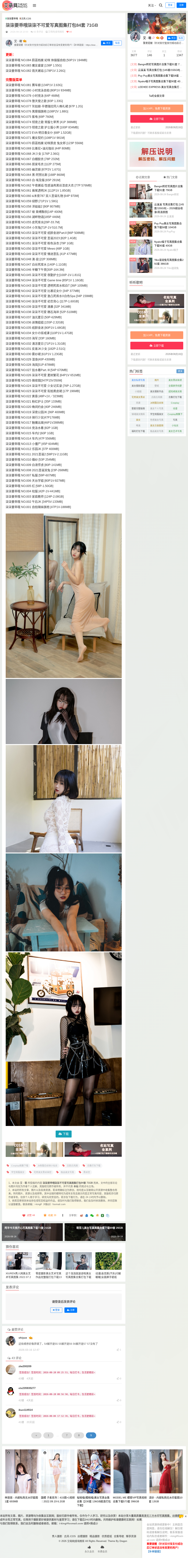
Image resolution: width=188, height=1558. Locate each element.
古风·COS (26, 18)
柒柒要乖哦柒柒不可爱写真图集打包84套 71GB (52, 25)
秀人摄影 (57, 1536)
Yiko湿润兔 (173, 268)
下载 (66, 1133)
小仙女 (175, 425)
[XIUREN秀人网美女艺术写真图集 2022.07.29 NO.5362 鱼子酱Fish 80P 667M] (19, 1261)
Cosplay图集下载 (175, 415)
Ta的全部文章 (156, 95)
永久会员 (89, 1551)
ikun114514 (26, 1409)
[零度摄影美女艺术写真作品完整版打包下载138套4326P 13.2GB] (49, 1261)
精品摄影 (95, 1536)
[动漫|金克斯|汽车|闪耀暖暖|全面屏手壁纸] (108, 1261)
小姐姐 (138, 391)
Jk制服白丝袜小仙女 (156, 403)
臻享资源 (131, 1536)
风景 (138, 403)
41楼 (21, 1422)
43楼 (21, 1378)
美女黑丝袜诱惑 (175, 381)
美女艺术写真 (175, 431)
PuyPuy (171, 231)
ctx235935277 (27, 1388)
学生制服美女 (156, 414)
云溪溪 (170, 216)
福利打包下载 (138, 431)
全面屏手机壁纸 (175, 386)
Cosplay (175, 403)
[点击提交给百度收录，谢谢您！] (7, 32)
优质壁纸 (107, 1536)
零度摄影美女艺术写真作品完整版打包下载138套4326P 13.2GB (49, 1277)
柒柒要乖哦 (12, 18)
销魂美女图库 (138, 414)
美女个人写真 (156, 408)
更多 (180, 371)
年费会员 (102, 1551)
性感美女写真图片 (156, 421)
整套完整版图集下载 (138, 409)
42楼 (21, 1400)
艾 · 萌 (147, 38)
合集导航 (119, 1536)
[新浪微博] (81, 1215)
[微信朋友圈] (92, 1215)
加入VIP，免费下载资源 (156, 108)
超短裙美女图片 (175, 392)
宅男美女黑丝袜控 (138, 398)
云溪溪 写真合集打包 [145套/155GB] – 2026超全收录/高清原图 (169, 208)
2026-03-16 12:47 (29, 1349)
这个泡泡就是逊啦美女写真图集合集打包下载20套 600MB (78, 1277)
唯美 (138, 425)
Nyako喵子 (172, 250)
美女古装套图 (156, 425)
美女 (138, 420)
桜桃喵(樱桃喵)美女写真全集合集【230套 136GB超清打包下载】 (94, 1501)
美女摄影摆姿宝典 (138, 386)
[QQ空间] (97, 1215)
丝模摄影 (82, 1536)
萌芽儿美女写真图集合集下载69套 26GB (99, 1227)
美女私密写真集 (138, 381)
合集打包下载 (175, 397)
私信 (117, 43)
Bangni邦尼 (173, 194)
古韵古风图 (156, 397)
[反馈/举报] (62, 1215)
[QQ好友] (86, 1215)
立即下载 (158, 118)
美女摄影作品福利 (156, 392)
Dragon (123, 1541)
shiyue (23, 1337)
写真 (175, 420)
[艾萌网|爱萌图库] (15, 10)
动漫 (175, 408)
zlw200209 (25, 1366)
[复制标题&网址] (107, 1215)
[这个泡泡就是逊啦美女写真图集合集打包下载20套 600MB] (79, 1261)
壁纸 (157, 386)
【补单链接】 (154, 1551)
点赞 (31, 1215)
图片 (157, 380)
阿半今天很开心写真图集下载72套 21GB (28, 1227)
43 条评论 (38, 32)
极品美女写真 (156, 431)
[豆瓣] (102, 1215)
